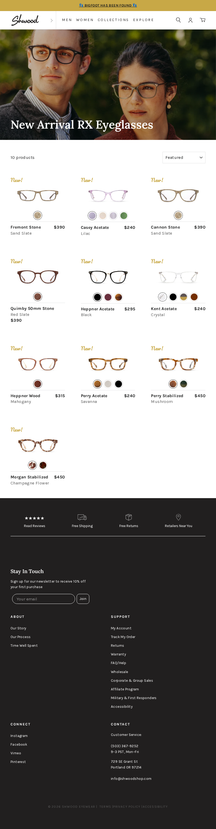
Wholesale (119, 672)
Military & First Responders (134, 698)
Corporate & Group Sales (132, 681)
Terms (105, 806)
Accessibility (121, 707)
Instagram (19, 736)
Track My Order (123, 637)
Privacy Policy (126, 806)
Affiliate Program (125, 689)
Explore (143, 20)
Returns (117, 646)
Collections (113, 20)
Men (67, 20)
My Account (121, 628)
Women (85, 20)
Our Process (21, 637)
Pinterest (18, 762)
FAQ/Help (118, 663)
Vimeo (16, 753)
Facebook (19, 744)
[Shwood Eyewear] (25, 20)
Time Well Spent (24, 646)
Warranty (118, 654)
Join (83, 599)
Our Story (18, 628)
